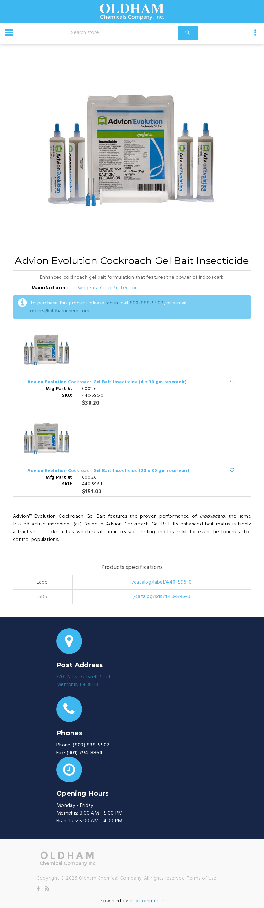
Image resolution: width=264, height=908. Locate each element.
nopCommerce (147, 901)
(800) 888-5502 (91, 745)
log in (112, 303)
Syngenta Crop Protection (107, 288)
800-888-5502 (147, 303)
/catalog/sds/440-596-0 (161, 597)
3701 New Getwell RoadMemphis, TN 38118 (83, 681)
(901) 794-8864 (85, 753)
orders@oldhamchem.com (60, 311)
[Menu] (9, 32)
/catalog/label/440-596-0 (162, 582)
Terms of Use (202, 878)
